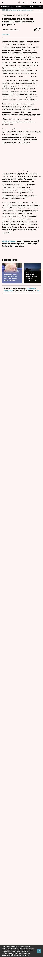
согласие (29, 950)
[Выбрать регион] (27, 2)
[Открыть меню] (40, 2)
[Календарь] (19, 2)
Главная (5, 15)
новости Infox (10, 260)
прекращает (30, 176)
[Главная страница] (3, 2)
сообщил (13, 53)
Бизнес (12, 15)
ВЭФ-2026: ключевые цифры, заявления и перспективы (21, 10)
